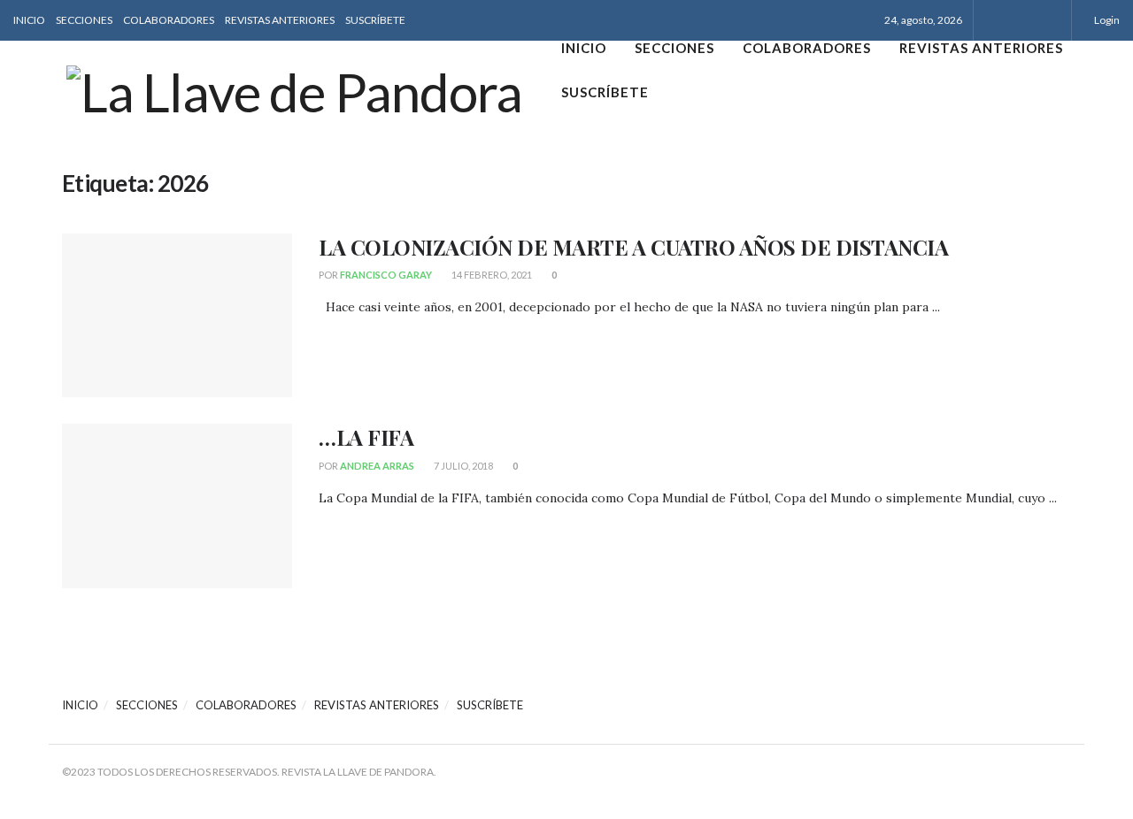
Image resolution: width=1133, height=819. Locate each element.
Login (1106, 20)
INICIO (29, 20)
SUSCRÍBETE (375, 20)
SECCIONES (84, 20)
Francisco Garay (386, 274)
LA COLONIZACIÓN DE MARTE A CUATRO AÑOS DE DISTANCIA (634, 247)
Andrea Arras (377, 465)
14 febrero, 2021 (491, 274)
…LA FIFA (366, 437)
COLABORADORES (168, 20)
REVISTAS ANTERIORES (280, 20)
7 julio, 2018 (462, 465)
